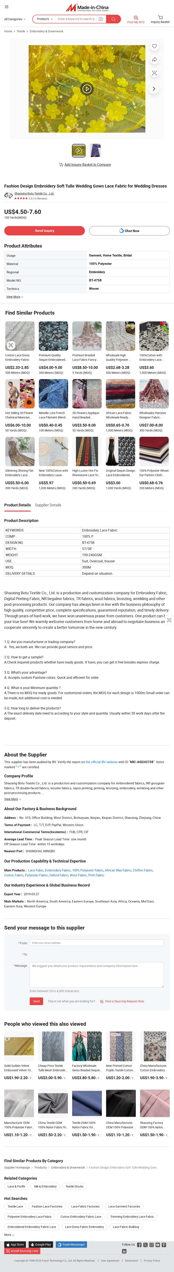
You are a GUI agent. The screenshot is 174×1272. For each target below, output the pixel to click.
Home (8, 31)
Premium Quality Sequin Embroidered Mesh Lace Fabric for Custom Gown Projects (52, 357)
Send (36, 1001)
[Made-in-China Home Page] (87, 7)
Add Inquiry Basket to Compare (88, 164)
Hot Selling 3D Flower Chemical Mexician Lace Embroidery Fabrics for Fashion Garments (19, 415)
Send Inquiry (44, 231)
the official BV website (102, 762)
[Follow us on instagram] (151, 1244)
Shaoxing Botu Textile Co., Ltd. (34, 193)
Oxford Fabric (58, 875)
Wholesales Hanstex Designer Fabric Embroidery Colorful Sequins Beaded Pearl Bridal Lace (153, 415)
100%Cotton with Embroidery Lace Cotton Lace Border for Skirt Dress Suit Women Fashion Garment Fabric (152, 357)
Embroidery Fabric (58, 870)
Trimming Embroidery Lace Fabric (132, 1217)
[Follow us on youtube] (158, 1244)
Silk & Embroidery (45, 1186)
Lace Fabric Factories (85, 1206)
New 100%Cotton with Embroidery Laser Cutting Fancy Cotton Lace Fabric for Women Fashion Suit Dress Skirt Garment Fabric (53, 473)
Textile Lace (15, 1206)
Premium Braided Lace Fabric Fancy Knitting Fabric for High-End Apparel (84, 357)
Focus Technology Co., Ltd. (57, 1260)
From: (24, 943)
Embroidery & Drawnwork (46, 31)
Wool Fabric (78, 875)
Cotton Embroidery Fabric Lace (80, 1217)
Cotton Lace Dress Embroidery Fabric (17, 357)
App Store (15, 1244)
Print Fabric (96, 875)
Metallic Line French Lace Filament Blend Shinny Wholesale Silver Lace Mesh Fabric (52, 415)
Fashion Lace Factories (47, 1206)
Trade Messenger (71, 1244)
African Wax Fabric (118, 870)
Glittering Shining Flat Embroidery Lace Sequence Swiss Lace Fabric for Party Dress (19, 473)
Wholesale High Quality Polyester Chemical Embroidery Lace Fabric (120, 357)
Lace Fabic (36, 870)
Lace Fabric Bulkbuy (126, 1227)
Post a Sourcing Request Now (122, 1001)
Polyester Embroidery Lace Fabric (30, 1217)
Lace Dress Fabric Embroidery (84, 1227)
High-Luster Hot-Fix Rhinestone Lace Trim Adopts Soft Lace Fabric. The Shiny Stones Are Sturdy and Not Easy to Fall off (87, 473)
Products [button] (43, 19)
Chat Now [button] (132, 231)
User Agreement (110, 1260)
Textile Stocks (74, 1186)
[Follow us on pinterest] (164, 1244)
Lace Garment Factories (124, 1206)
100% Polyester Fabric (87, 870)
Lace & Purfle (16, 1186)
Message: (21, 966)
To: (26, 954)
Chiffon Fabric (143, 870)
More (8, 1235)
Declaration (131, 1260)
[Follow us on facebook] (139, 1244)
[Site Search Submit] (113, 19)
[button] (6, 6)
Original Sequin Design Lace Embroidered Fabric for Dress (120, 473)
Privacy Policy (152, 1260)
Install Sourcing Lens (24, 1251)
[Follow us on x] (145, 1244)
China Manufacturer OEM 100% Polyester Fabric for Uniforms (119, 1127)
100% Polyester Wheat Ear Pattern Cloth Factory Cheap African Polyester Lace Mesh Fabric (154, 473)
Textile (21, 31)
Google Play (41, 1244)
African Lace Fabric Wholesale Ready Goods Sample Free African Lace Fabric (118, 415)
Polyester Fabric (36, 875)
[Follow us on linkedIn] (124, 1251)
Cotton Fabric (14, 875)
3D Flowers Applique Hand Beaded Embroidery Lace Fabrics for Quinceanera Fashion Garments (86, 415)
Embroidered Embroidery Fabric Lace (32, 1227)
